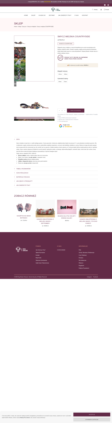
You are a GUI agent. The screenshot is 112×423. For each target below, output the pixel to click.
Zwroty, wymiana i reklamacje (86, 252)
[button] (34, 118)
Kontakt (37, 255)
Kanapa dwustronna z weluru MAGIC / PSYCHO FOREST (88, 221)
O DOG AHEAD (61, 250)
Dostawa (81, 257)
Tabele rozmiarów (40, 252)
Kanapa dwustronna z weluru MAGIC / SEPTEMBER (45, 221)
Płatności (81, 263)
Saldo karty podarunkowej (42, 263)
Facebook (95, 276)
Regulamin (81, 265)
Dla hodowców (82, 260)
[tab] (56, 139)
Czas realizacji (82, 255)
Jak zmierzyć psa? (40, 250)
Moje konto (38, 257)
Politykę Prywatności (25, 417)
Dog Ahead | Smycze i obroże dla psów (27, 276)
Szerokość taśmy (63, 78)
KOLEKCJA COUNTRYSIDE (65, 43)
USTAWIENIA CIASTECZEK (91, 419)
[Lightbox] (15, 82)
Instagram (89, 276)
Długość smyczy (62, 71)
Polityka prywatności (84, 268)
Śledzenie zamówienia (41, 260)
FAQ (80, 250)
